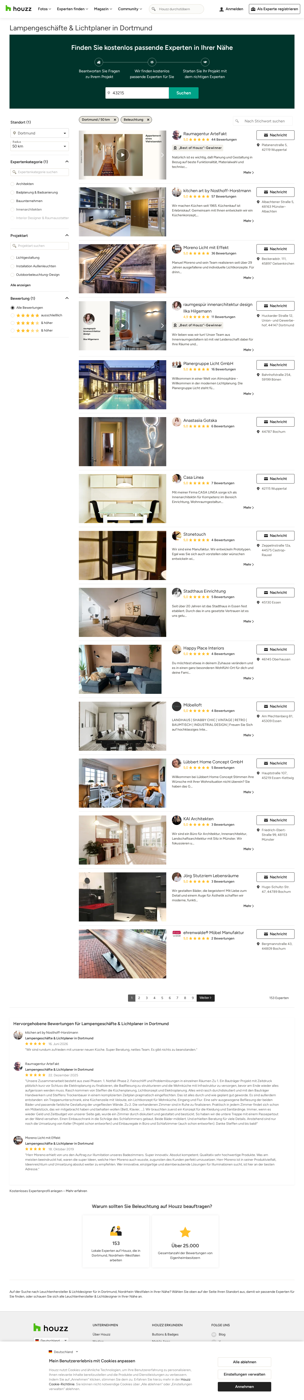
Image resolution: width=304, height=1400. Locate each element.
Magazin (101, 9)
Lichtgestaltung (27, 258)
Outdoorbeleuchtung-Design (38, 275)
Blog (222, 1334)
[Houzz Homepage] (18, 8)
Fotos (43, 9)
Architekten (25, 184)
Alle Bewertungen (29, 308)
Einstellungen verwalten (244, 1374)
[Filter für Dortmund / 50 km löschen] (115, 120)
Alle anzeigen (20, 285)
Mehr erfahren (76, 1191)
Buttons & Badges (165, 1334)
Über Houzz (101, 1334)
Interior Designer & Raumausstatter (42, 218)
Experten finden (71, 9)
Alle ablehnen (244, 1362)
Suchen (183, 93)
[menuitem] (44, 9)
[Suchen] (153, 9)
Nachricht (278, 135)
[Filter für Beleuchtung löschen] (148, 120)
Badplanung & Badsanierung (37, 192)
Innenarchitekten (29, 209)
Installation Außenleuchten (36, 266)
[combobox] (176, 9)
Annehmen (244, 1386)
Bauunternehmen (29, 201)
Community (128, 9)
